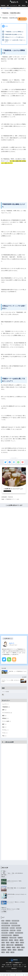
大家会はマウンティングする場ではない (14, 37)
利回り (16, 940)
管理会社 (24, 5)
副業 (8, 5)
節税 (22, 947)
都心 (3, 952)
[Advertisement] (14, 183)
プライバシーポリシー (18, 966)
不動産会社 (15, 935)
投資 (3, 944)
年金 (4, 735)
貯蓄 (14, 949)
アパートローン (15, 920)
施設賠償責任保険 (19, 944)
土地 (3, 942)
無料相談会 (14, 968)
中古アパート (13, 937)
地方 (7, 942)
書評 (4, 724)
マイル (4, 732)
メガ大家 (11, 932)
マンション (4, 932)
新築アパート (10, 944)
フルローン (12, 930)
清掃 (3, 947)
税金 (13, 947)
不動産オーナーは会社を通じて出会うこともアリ (15, 40)
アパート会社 (16, 499)
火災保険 (8, 947)
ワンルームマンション (6, 935)
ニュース (5, 704)
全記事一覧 (8, 964)
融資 (19, 5)
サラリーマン (5, 927)
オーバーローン (13, 923)
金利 (7, 952)
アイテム (5, 729)
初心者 (11, 940)
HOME (3, 964)
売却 (4, 727)
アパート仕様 (6, 721)
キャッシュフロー (6, 925)
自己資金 (4, 949)
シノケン (12, 927)
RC (3, 920)
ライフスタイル (13, 5)
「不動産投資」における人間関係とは (14, 31)
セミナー (18, 927)
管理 (18, 947)
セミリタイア (5, 930)
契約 (17, 942)
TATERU (8, 920)
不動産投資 (3, 5)
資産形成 (20, 949)
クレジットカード (16, 925)
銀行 (12, 952)
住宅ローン (4, 940)
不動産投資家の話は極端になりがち (13, 34)
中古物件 (20, 937)
